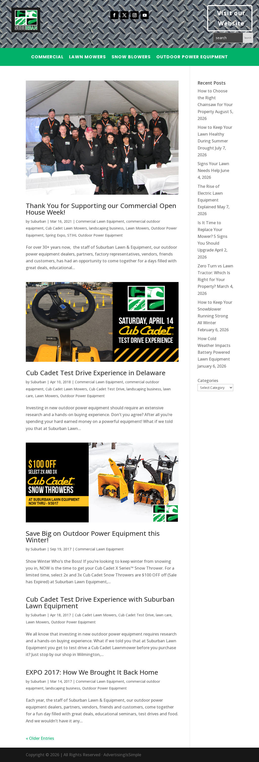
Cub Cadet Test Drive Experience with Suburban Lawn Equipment (100, 602)
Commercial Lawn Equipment (100, 221)
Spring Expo (55, 235)
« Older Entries (40, 738)
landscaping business (106, 228)
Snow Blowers (131, 57)
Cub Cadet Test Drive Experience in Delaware (95, 372)
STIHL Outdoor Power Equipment (95, 235)
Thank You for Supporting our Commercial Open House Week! (101, 209)
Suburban (38, 221)
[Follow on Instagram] (135, 15)
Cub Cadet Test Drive (106, 389)
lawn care (163, 615)
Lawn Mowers (87, 57)
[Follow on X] (124, 15)
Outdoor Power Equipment (192, 57)
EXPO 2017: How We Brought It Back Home (92, 672)
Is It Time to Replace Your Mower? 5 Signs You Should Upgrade (212, 236)
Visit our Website (231, 18)
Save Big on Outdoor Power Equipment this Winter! (93, 536)
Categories (208, 380)
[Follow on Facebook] (114, 15)
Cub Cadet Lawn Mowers (66, 228)
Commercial (47, 57)
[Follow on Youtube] (145, 15)
